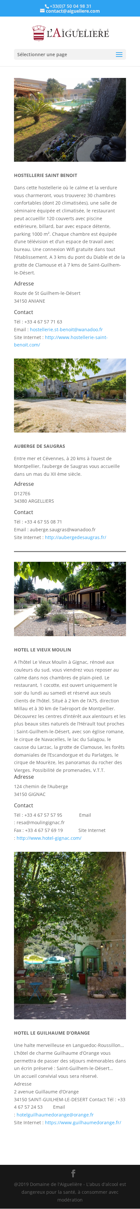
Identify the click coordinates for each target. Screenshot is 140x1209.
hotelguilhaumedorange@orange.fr (55, 1115)
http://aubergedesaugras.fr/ (75, 537)
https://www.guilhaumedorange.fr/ (83, 1122)
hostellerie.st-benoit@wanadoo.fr (66, 329)
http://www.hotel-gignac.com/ (49, 838)
